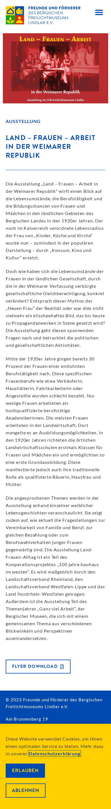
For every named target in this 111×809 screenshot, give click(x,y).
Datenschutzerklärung (54, 753)
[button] (98, 12)
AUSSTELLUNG (23, 121)
